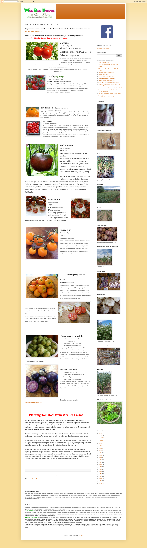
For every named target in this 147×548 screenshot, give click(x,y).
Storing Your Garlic (103, 74)
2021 (100, 453)
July (101, 435)
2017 (100, 462)
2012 (100, 474)
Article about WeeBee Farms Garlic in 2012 (110, 88)
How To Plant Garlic (103, 62)
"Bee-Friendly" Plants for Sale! (106, 80)
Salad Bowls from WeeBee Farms (107, 97)
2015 (100, 467)
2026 (100, 433)
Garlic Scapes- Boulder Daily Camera (108, 82)
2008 (100, 483)
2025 (100, 443)
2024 (100, 446)
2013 (100, 471)
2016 (100, 464)
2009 (100, 481)
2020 (100, 455)
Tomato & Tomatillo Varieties (106, 76)
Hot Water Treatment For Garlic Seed (108, 64)
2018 (100, 460)
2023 (100, 448)
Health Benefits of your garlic (106, 72)
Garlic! (102, 437)
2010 (100, 478)
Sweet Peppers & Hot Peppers (106, 78)
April (101, 440)
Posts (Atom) (35, 479)
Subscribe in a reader (103, 48)
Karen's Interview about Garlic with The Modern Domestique (109, 85)
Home (58, 476)
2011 (100, 476)
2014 (100, 469)
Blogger (81, 535)
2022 (100, 450)
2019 (100, 457)
